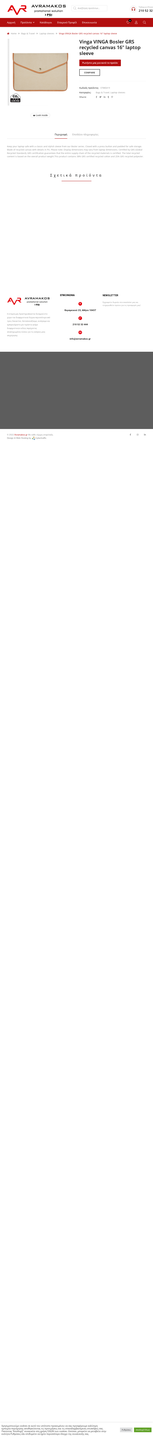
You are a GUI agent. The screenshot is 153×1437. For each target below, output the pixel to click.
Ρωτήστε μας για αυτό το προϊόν (100, 62)
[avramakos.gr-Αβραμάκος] (37, 9)
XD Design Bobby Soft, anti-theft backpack (29, 245)
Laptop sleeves (117, 92)
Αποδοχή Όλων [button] (143, 1429)
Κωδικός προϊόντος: (89, 87)
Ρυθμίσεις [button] (126, 1429)
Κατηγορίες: (85, 92)
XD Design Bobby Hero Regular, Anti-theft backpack (29, 311)
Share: (83, 97)
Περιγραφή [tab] (61, 134)
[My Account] (136, 22)
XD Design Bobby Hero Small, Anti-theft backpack (29, 378)
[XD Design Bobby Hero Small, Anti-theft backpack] (29, 347)
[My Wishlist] (128, 22)
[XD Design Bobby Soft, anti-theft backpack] (29, 214)
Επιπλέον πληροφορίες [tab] (85, 134)
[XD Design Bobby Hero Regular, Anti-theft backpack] (29, 281)
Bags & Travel (102, 92)
